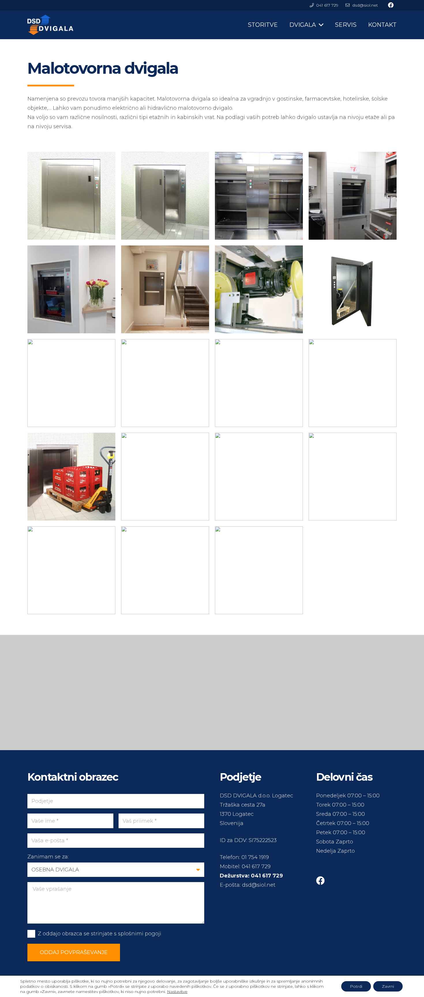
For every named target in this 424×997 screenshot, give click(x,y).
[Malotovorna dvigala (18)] (165, 196)
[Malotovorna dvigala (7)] (71, 477)
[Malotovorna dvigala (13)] (259, 289)
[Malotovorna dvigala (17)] (259, 196)
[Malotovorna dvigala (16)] (353, 196)
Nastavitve (177, 991)
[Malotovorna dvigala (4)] (353, 477)
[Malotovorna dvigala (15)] (71, 289)
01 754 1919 (255, 857)
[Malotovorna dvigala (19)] (71, 196)
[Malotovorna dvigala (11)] (71, 383)
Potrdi (356, 986)
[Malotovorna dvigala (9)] (259, 383)
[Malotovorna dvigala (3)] (71, 570)
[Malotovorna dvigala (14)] (165, 289)
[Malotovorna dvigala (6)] (165, 477)
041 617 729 (256, 866)
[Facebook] (320, 880)
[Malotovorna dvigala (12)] (353, 289)
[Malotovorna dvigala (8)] (353, 383)
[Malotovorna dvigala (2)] (165, 570)
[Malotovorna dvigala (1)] (259, 570)
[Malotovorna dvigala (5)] (259, 477)
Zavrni (388, 986)
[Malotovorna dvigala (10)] (165, 383)
